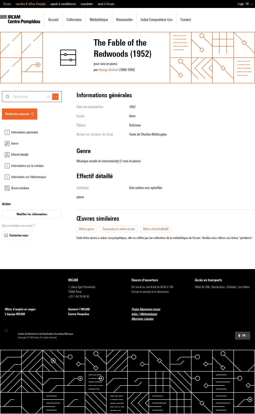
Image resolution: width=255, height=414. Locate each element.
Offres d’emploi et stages (20, 309)
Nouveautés (124, 19)
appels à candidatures (63, 4)
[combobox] (32, 96)
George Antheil (109, 70)
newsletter (87, 4)
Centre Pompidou (78, 314)
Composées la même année (119, 229)
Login (241, 4)
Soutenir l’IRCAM (79, 309)
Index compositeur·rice (156, 19)
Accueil (53, 19)
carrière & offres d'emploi (30, 4)
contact (185, 19)
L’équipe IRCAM (15, 314)
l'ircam (7, 4)
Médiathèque (99, 19)
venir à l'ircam (106, 4)
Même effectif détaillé (156, 229)
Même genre (86, 229)
